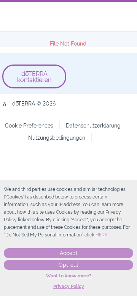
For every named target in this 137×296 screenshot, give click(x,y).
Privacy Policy (68, 286)
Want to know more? (68, 276)
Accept (69, 253)
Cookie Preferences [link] (29, 125)
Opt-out (68, 265)
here (101, 235)
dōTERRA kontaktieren (34, 76)
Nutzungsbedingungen (56, 137)
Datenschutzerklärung (93, 125)
